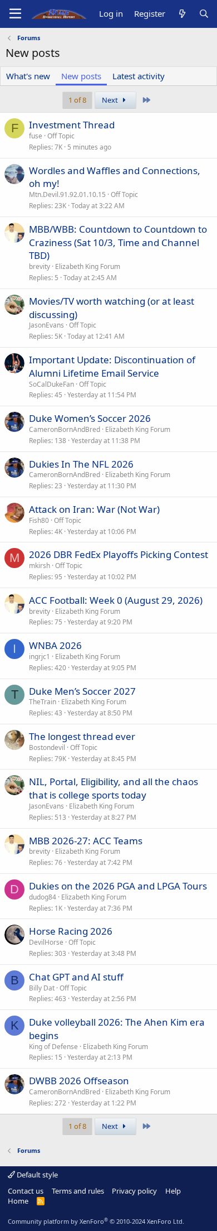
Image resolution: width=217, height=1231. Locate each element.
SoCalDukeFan (51, 384)
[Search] (204, 13)
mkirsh (39, 565)
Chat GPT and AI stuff (76, 976)
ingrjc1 (39, 656)
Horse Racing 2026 (70, 931)
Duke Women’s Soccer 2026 (90, 418)
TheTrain (42, 701)
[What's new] (182, 13)
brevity (39, 266)
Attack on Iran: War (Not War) (94, 509)
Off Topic (61, 136)
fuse (35, 136)
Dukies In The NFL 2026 (81, 464)
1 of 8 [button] (77, 100)
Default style (36, 1175)
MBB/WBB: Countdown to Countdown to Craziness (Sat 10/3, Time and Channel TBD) (118, 242)
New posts (81, 75)
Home (18, 1201)
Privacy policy (134, 1191)
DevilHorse (46, 942)
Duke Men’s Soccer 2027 (82, 691)
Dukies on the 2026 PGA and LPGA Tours (118, 885)
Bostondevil (47, 747)
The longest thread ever (82, 736)
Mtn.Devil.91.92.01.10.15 (67, 194)
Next (111, 100)
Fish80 (39, 520)
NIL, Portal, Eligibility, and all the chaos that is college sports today (113, 788)
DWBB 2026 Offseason (79, 1080)
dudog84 (42, 897)
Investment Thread (72, 124)
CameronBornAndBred (64, 429)
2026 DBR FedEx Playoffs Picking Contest (118, 554)
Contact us (25, 1191)
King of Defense (53, 1046)
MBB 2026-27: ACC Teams (85, 840)
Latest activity (138, 75)
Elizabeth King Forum (87, 266)
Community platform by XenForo (96, 1221)
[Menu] (15, 14)
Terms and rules (78, 1191)
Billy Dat (42, 988)
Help (173, 1191)
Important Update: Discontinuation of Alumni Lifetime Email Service (112, 366)
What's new (28, 75)
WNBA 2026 (55, 645)
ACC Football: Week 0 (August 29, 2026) (116, 600)
